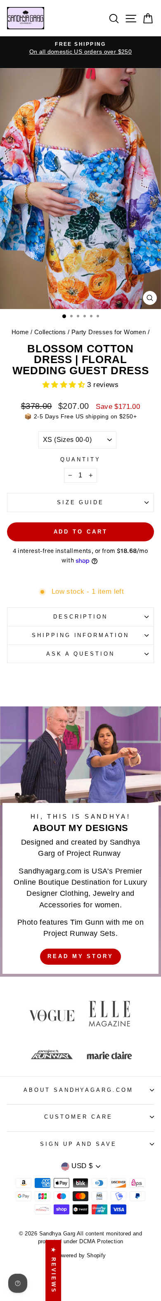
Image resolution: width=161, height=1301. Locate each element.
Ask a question (80, 654)
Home (20, 331)
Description (80, 617)
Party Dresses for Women (108, 331)
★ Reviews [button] (53, 1270)
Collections (50, 331)
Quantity (80, 459)
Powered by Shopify (80, 1255)
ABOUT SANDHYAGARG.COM (78, 1090)
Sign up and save (78, 1144)
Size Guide (80, 502)
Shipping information (81, 635)
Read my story (80, 956)
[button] (65, 385)
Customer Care (78, 1117)
